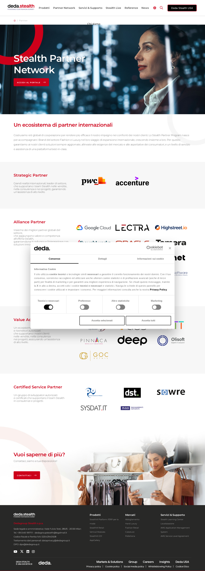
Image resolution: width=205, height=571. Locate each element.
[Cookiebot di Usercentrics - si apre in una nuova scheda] (149, 248)
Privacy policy (93, 566)
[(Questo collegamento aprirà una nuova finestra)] (15, 552)
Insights (164, 561)
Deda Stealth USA (182, 8)
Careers (148, 561)
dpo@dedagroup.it (29, 544)
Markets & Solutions (109, 561)
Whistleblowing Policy (160, 566)
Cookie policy (112, 566)
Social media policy (134, 566)
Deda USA (182, 561)
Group (133, 561)
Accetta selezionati (102, 320)
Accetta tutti (148, 320)
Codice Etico (182, 566)
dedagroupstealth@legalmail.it (51, 532)
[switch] (84, 307)
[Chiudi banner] (170, 248)
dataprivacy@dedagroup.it (56, 540)
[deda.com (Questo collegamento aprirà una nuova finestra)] (45, 562)
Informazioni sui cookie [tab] (150, 258)
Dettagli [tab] (102, 258)
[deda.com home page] (21, 7)
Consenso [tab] (54, 258)
